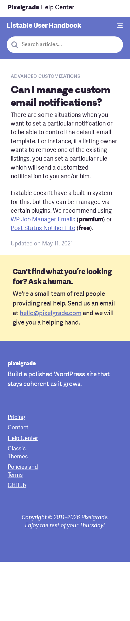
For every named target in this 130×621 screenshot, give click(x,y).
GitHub (17, 485)
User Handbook (44, 26)
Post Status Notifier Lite (43, 228)
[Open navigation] (120, 26)
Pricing (16, 417)
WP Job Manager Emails (43, 220)
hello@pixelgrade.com (50, 313)
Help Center (41, 8)
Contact (18, 428)
